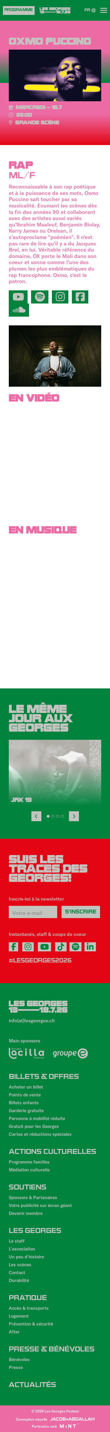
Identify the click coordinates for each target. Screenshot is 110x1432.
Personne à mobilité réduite (37, 1118)
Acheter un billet (26, 1086)
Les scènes (20, 1264)
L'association (22, 1248)
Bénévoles (19, 1359)
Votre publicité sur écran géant (40, 1205)
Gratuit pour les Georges (34, 1126)
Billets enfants (24, 1102)
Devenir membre (26, 1213)
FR (88, 10)
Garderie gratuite (26, 1110)
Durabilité (19, 1280)
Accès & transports (29, 1308)
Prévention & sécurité (31, 1323)
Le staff (17, 1240)
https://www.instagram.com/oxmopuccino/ (60, 297)
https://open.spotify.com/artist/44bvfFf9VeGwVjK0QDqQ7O (39, 297)
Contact (17, 1272)
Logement (19, 1315)
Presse (16, 1367)
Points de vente (25, 1094)
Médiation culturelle (29, 1169)
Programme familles (29, 1161)
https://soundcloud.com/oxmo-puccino (19, 310)
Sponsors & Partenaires (33, 1197)
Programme (18, 10)
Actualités (32, 1385)
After (14, 1331)
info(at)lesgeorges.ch (32, 1020)
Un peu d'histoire (26, 1256)
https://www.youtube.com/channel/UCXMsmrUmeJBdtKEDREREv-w (18, 297)
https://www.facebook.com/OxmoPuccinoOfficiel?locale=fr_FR (80, 297)
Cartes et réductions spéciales (40, 1134)
